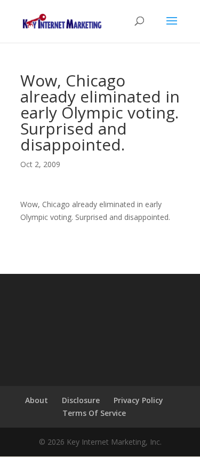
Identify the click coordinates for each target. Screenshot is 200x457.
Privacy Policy (138, 400)
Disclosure (81, 400)
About (36, 400)
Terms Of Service (94, 413)
